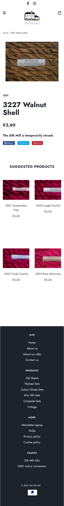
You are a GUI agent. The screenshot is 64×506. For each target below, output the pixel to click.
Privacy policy (32, 436)
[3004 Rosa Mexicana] (48, 258)
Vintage (32, 407)
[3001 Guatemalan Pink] (16, 190)
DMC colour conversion (32, 466)
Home (5, 32)
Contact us (32, 360)
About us (32, 348)
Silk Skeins (32, 378)
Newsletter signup (32, 425)
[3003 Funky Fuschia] (16, 258)
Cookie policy (32, 442)
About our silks (32, 354)
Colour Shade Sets (32, 390)
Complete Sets (32, 401)
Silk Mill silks (32, 460)
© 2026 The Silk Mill (31, 485)
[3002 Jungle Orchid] (48, 190)
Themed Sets (32, 384)
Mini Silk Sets (32, 395)
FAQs (32, 431)
